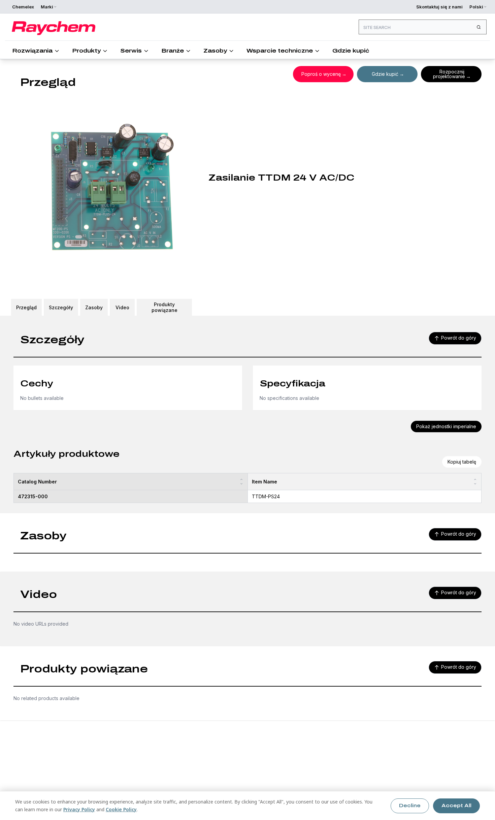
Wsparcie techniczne (279, 51)
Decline (410, 805)
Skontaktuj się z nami (439, 6)
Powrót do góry (458, 338)
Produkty (86, 51)
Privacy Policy (79, 809)
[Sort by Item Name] (475, 481)
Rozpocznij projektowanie (449, 74)
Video (122, 307)
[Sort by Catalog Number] (241, 481)
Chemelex (23, 6)
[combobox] (423, 27)
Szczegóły (61, 307)
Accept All (456, 805)
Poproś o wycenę (321, 74)
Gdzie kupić (350, 51)
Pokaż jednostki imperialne (446, 426)
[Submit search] (478, 27)
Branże (172, 51)
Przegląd (26, 307)
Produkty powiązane (164, 307)
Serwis (131, 51)
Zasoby (215, 51)
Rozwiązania (32, 51)
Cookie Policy (121, 809)
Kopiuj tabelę (462, 462)
